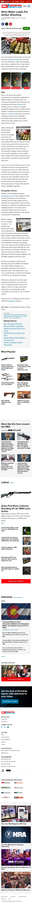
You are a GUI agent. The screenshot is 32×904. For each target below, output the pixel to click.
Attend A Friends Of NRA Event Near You (15, 890)
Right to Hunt (15, 630)
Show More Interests (19, 679)
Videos (3, 744)
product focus (8, 318)
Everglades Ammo (7, 196)
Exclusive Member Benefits (8, 761)
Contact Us (4, 719)
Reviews (3, 742)
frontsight (20, 314)
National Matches (8, 663)
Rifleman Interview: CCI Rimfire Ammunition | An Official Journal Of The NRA (7, 466)
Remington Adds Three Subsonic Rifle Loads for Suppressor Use (9, 559)
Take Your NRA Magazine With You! (13, 824)
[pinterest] (10, 23)
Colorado (5, 630)
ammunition (7, 314)
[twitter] (7, 23)
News (2, 19)
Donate (22, 1)
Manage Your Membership (8, 766)
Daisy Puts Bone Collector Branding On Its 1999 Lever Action (15, 508)
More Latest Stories (19, 581)
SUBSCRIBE (10, 701)
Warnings (3, 899)
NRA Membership (6, 759)
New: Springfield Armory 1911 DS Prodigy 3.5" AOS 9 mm (10, 569)
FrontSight (10, 301)
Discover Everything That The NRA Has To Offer (15, 868)
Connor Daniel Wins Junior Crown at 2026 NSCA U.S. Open (10, 529)
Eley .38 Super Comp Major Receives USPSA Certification (14, 325)
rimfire (20, 104)
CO (9, 630)
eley (25, 314)
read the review (14, 59)
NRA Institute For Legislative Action (10, 750)
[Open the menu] (29, 6)
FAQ (10, 899)
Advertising (4, 721)
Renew (17, 1)
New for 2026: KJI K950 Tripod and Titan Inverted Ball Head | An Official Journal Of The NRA (15, 634)
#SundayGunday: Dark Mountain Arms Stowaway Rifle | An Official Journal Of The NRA (23, 445)
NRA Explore (4, 753)
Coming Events (5, 737)
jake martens (16, 318)
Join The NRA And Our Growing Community (12, 846)
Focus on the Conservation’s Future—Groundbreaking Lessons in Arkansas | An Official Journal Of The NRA (14, 649)
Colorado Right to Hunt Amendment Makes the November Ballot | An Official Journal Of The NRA (16, 625)
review (25, 316)
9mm (12, 314)
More (11, 483)
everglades (7, 316)
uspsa (15, 314)
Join (13, 1)
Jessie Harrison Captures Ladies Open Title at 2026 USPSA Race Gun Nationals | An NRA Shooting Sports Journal (7, 447)
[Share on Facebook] (3, 23)
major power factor (16, 316)
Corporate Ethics (22, 896)
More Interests (17, 597)
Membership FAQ (5, 764)
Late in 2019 (14, 114)
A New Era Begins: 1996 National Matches (9, 548)
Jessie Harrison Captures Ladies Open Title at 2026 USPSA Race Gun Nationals (10, 539)
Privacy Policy (4, 896)
